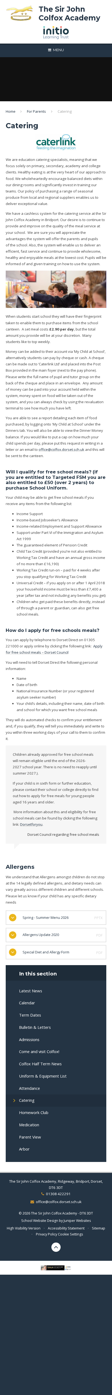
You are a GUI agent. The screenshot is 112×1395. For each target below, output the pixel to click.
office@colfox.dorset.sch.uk (61, 449)
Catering (65, 111)
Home (10, 111)
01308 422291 (58, 1193)
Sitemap (98, 1228)
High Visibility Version (24, 1228)
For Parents (36, 111)
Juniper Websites (77, 1220)
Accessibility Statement (66, 1228)
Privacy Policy (46, 1234)
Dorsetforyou (31, 824)
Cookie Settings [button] (70, 1234)
